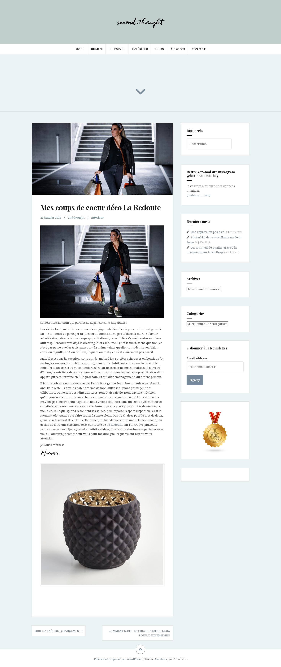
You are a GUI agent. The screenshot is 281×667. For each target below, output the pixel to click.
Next (169, 524)
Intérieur (140, 49)
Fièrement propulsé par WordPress (117, 659)
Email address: (198, 358)
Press (159, 49)
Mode (80, 49)
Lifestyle (117, 49)
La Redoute (114, 424)
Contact (198, 49)
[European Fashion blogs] (215, 432)
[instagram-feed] (198, 195)
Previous (35, 524)
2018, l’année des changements (58, 631)
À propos (178, 49)
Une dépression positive (207, 232)
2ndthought (76, 217)
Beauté (97, 49)
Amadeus (160, 659)
